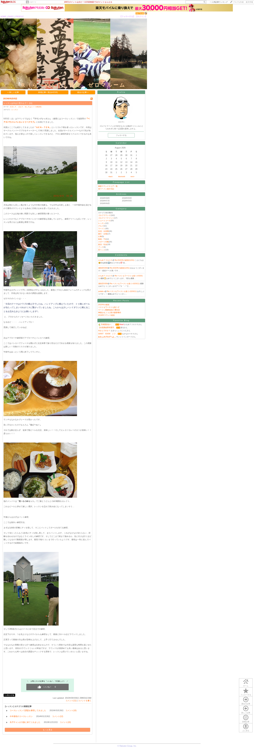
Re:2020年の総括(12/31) (125, 260)
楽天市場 (249, 2)
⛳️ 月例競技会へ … (106, 324)
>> (219, 2)
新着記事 (245, 722)
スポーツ (32, 2)
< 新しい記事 (13, 92)
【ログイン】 (141, 16)
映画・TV (102, 239)
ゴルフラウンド (104, 215)
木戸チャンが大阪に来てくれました (25, 722)
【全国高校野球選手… (107, 328)
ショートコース (104, 221)
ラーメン (101, 229)
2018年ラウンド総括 (106, 315)
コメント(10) (71, 710)
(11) (30, 103)
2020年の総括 (103, 305)
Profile (121, 92)
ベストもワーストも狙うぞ (108, 307)
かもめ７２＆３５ (105, 260)
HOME (3, 16)
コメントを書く (84, 700)
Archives (121, 194)
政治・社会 (102, 244)
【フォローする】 (127, 16)
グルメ (100, 226)
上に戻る (245, 731)
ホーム (245, 686)
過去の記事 (245, 704)
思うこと (101, 250)
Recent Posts (121, 301)
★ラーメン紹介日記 (106, 189)
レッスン (15, 109)
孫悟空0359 (103, 268)
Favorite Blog (121, 320)
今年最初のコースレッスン (21, 716)
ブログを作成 (238, 2)
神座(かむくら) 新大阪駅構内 (109, 313)
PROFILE (19, 16)
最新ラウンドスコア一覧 (108, 186)
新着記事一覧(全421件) (48, 92)
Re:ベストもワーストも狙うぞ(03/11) (125, 284)
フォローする (245, 695)
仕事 (100, 236)
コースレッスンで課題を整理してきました (28, 710)
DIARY (11, 16)
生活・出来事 (103, 231)
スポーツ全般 (103, 242)
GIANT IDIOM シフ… (107, 334)
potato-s (101, 291)
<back (110, 176)
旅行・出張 (102, 234)
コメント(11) (71, 700)
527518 (140, 13)
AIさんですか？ (104, 331)
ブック (100, 247)
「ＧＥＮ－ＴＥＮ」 (42, 127)
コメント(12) (57, 716)
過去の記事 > (82, 92)
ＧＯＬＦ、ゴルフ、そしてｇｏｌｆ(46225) (25, 107)
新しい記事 (245, 713)
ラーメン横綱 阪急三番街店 (109, 310)
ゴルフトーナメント (106, 218)
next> (132, 176)
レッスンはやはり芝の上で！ (16, 103)
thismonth (121, 176)
